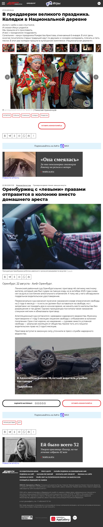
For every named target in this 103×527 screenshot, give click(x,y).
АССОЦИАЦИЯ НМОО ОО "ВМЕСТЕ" (19, 110)
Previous (7, 77)
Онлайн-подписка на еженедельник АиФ (70, 471)
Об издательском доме (29, 471)
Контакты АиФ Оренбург (65, 474)
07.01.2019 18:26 (8, 10)
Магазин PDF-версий (45, 474)
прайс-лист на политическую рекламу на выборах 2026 (58, 477)
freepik (69, 271)
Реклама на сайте (85, 474)
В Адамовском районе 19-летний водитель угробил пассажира (52, 380)
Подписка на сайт (27, 474)
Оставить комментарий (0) (51, 126)
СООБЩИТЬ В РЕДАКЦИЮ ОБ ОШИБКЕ (33, 480)
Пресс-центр (46, 471)
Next (96, 77)
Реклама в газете (26, 477)
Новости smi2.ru (10, 178)
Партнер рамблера (41, 517)
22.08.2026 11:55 (8, 185)
